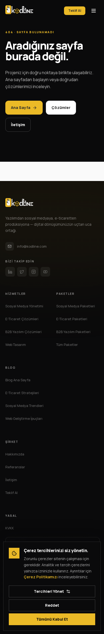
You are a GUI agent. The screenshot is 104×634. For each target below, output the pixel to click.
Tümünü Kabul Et (52, 619)
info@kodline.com (32, 246)
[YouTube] (45, 272)
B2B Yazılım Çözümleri (23, 331)
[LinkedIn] (10, 272)
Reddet (52, 605)
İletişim (18, 124)
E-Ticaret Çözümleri (21, 318)
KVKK (9, 528)
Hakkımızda (14, 454)
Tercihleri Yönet (49, 591)
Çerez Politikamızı (41, 576)
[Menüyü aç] (94, 11)
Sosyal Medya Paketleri (75, 306)
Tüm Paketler (67, 344)
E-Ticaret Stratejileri (22, 392)
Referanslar (15, 467)
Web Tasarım (15, 344)
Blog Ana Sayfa (17, 380)
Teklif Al (74, 10)
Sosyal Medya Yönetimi (24, 306)
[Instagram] (33, 272)
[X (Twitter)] (22, 272)
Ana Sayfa (20, 107)
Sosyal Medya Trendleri (24, 405)
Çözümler (60, 107)
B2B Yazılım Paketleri (73, 331)
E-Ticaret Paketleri (71, 318)
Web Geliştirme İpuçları (23, 418)
